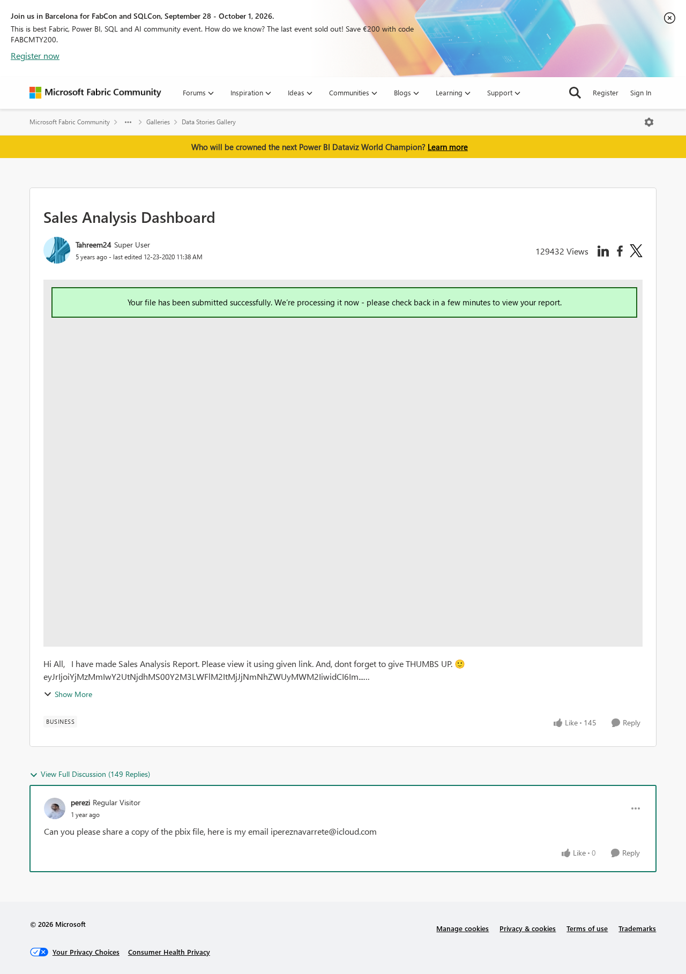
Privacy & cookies (527, 928)
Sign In (640, 92)
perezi (80, 802)
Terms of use (587, 928)
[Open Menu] (649, 122)
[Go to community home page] (95, 93)
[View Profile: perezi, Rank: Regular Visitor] (54, 808)
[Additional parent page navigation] (128, 122)
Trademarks (637, 928)
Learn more (448, 146)
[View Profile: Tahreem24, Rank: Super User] (56, 250)
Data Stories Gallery (209, 122)
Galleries (158, 122)
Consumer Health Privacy (169, 951)
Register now (35, 55)
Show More (73, 694)
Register (605, 92)
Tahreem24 (93, 244)
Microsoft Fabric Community (69, 122)
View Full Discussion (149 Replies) (95, 774)
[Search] (575, 92)
